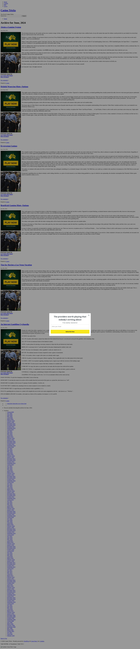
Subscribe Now (70, 331)
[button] (70, 318)
